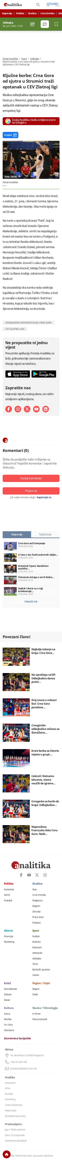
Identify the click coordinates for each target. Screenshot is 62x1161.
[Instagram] (18, 409)
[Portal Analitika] (13, 4)
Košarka (36, 941)
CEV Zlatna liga (14, 328)
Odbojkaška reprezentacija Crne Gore (28, 322)
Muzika (7, 1019)
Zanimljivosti (10, 988)
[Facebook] (8, 409)
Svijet (35, 994)
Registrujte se (44, 497)
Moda (7, 1000)
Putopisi (36, 922)
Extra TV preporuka (15, 1135)
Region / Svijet (41, 983)
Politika (20, 13)
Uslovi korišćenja (13, 1104)
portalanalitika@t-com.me (23, 1068)
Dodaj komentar (31, 478)
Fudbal (36, 936)
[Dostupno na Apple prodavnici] (17, 374)
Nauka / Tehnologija (45, 1008)
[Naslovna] (7, 1154)
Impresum (10, 1082)
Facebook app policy (15, 1116)
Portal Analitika (10, 58)
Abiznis (8, 930)
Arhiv (7, 1088)
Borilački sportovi (41, 969)
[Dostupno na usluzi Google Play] (43, 374)
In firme (36, 1013)
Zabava (7, 994)
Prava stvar (38, 917)
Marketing (9, 941)
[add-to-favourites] (57, 24)
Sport (24, 58)
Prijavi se (31, 491)
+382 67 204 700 (18, 1062)
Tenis (35, 963)
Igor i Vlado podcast (15, 1129)
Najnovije (7, 13)
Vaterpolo (37, 952)
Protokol (8, 900)
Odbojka (34, 58)
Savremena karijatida (17, 1038)
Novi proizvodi (39, 1019)
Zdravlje (36, 911)
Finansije (8, 936)
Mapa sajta (10, 1110)
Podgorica (37, 900)
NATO (7, 894)
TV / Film (8, 1024)
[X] (27, 409)
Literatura (9, 1030)
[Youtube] (36, 409)
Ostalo (35, 975)
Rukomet (37, 947)
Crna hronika (47, 13)
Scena (7, 1013)
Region (36, 988)
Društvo (32, 13)
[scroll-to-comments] (45, 24)
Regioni (36, 905)
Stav (34, 889)
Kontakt (9, 1093)
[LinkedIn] (45, 409)
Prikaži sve (31, 601)
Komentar (9, 889)
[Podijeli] (32, 24)
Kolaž (7, 983)
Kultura (9, 1008)
